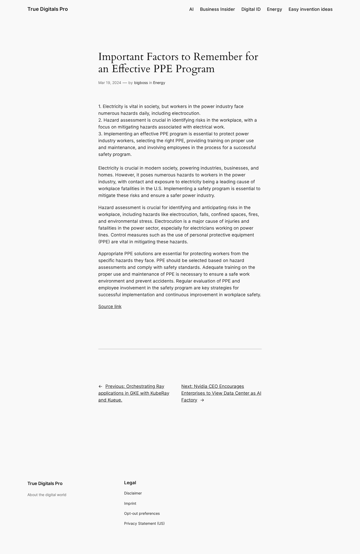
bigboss (141, 82)
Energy (159, 82)
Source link (109, 306)
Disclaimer (133, 493)
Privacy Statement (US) (144, 523)
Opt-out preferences (142, 513)
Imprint (130, 503)
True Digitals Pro (47, 9)
